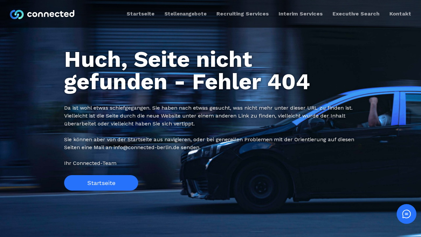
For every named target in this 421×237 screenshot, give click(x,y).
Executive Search (356, 14)
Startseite (101, 182)
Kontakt (400, 14)
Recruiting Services (242, 14)
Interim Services (301, 14)
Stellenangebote (185, 14)
